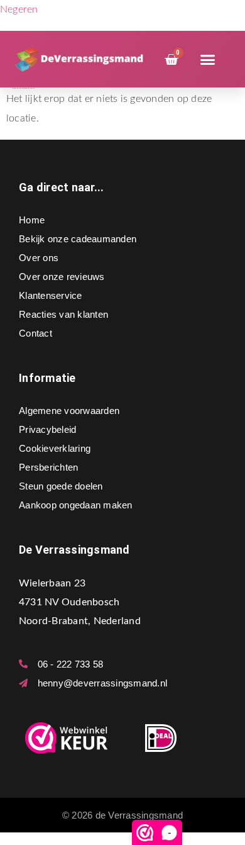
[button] (208, 60)
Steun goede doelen (61, 486)
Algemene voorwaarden (69, 410)
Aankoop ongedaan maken (76, 505)
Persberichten (48, 467)
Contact (35, 333)
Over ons (38, 257)
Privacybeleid (47, 429)
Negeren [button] (19, 9)
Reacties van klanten (63, 314)
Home (32, 220)
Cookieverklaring (54, 448)
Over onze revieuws (62, 276)
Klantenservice (50, 295)
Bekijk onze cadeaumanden (77, 238)
